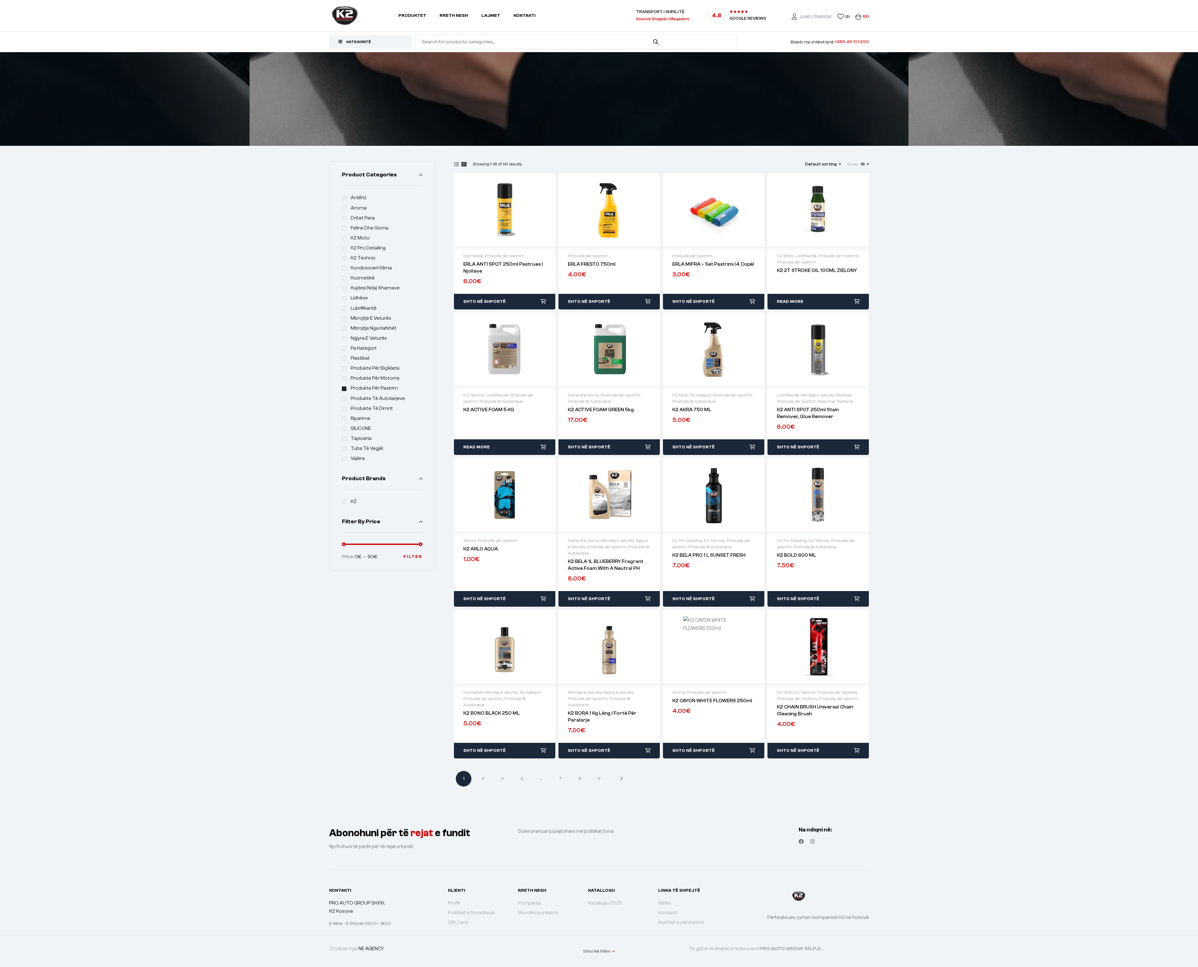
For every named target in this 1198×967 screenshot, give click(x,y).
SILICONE (361, 428)
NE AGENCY (371, 948)
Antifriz (359, 197)
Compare (511, 210)
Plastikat (360, 358)
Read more (790, 301)
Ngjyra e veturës (369, 338)
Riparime (360, 418)
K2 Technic (363, 258)
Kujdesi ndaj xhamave (375, 288)
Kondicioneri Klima (371, 268)
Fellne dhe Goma (369, 228)
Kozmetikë (363, 278)
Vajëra (358, 458)
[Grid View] (463, 164)
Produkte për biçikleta (375, 368)
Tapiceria (361, 438)
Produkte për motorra (375, 378)
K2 (354, 501)
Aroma (359, 208)
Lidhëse (359, 298)
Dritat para (363, 218)
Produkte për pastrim (374, 388)
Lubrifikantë (364, 308)
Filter (412, 556)
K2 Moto (360, 238)
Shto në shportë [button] (484, 301)
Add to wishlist (498, 210)
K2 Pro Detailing (368, 248)
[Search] (656, 41)
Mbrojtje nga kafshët (374, 328)
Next (617, 779)
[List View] (456, 164)
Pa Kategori (363, 348)
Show (852, 164)
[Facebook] (801, 841)
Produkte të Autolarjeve (378, 398)
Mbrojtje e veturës (371, 318)
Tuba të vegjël (367, 448)
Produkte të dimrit (372, 408)
